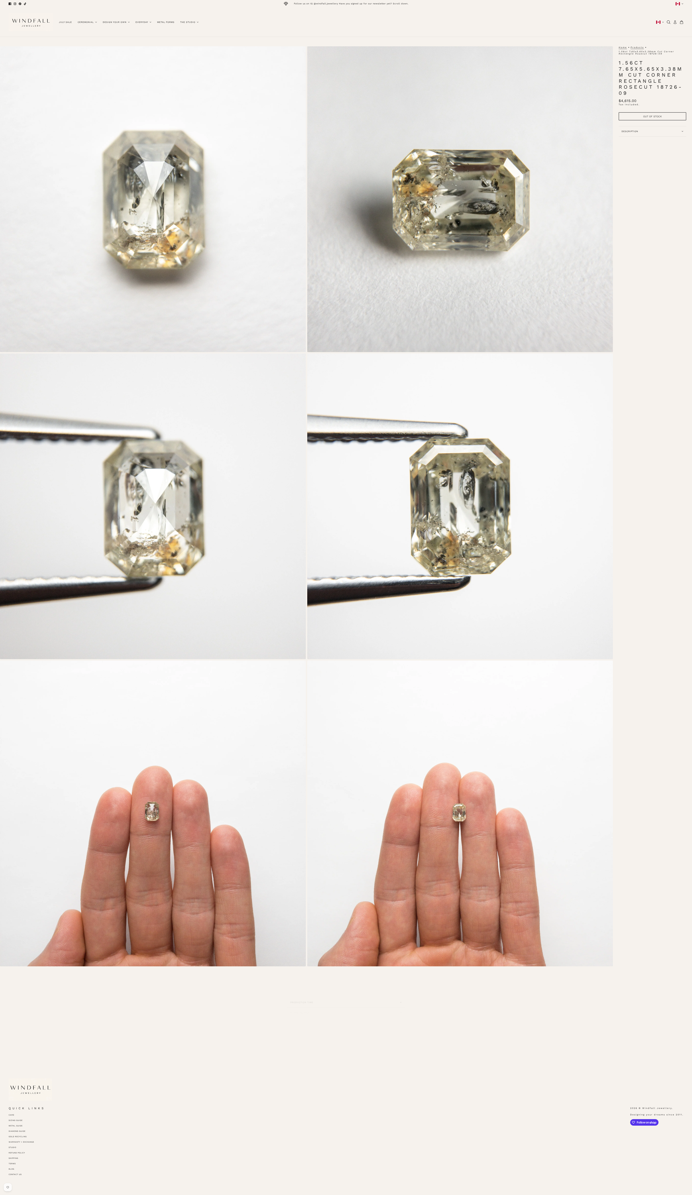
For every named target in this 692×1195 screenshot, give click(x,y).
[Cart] (681, 22)
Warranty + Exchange (21, 1142)
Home (623, 47)
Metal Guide (16, 1126)
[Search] (668, 22)
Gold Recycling (18, 1137)
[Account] (675, 22)
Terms (12, 1164)
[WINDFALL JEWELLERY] (31, 22)
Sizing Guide (16, 1120)
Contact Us (15, 1174)
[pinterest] (20, 4)
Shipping (13, 1158)
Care (11, 1115)
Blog (11, 1169)
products (637, 47)
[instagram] (15, 4)
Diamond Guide (17, 1131)
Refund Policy (17, 1153)
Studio (12, 1147)
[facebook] (10, 4)
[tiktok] (25, 4)
